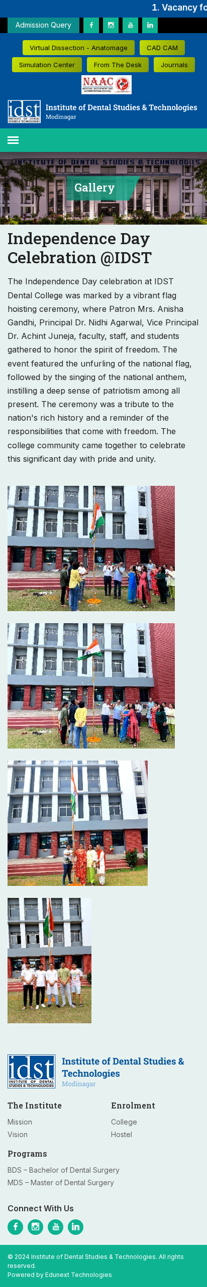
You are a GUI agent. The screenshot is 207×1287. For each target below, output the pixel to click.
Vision (18, 1134)
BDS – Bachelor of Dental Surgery (64, 1170)
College (124, 1122)
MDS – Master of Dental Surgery (61, 1182)
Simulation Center (47, 65)
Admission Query (43, 25)
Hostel (121, 1134)
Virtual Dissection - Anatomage (79, 48)
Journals (174, 65)
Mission (20, 1122)
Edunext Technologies (78, 1274)
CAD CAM (162, 48)
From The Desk (118, 65)
